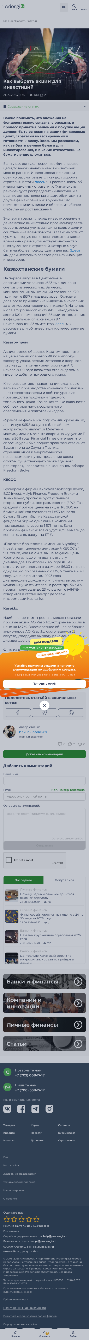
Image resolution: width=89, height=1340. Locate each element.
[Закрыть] (44, 705)
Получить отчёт (44, 683)
